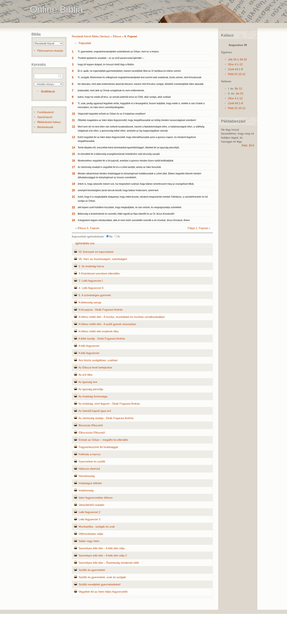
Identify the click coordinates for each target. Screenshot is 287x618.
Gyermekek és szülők (92, 461)
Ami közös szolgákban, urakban (98, 360)
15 (73, 154)
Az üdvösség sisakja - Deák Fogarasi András (106, 418)
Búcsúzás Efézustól (91, 425)
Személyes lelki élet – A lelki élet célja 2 (103, 555)
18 (73, 173)
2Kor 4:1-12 (235, 64)
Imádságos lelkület (90, 483)
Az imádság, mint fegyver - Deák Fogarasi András (109, 403)
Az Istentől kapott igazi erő (94, 410)
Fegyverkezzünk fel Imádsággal (98, 447)
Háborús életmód (89, 468)
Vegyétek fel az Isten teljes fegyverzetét (103, 591)
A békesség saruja (89, 302)
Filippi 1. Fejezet (198, 228)
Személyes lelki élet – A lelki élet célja (102, 548)
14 (73, 147)
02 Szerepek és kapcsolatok (96, 251)
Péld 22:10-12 (236, 74)
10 (73, 113)
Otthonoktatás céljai (91, 533)
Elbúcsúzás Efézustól (92, 432)
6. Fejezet (130, 36)
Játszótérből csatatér (91, 504)
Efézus (117, 36)
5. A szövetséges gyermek (95, 295)
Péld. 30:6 (248, 145)
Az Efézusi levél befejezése (95, 367)
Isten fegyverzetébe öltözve (96, 497)
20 (73, 190)
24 (73, 220)
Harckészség (87, 476)
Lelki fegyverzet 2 (89, 512)
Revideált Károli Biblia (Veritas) (91, 36)
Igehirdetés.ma (84, 243)
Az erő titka (85, 374)
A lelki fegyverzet (88, 345)
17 (73, 167)
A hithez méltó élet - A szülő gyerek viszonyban (107, 324)
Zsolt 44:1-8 (235, 69)
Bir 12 (238, 88)
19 (73, 183)
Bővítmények (45, 127)
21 (73, 196)
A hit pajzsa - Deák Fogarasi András (100, 309)
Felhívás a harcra (89, 454)
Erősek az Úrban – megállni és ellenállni (103, 439)
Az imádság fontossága (92, 396)
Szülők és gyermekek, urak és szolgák (102, 577)
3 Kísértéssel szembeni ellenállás (99, 273)
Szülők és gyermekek (92, 570)
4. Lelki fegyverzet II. (91, 288)
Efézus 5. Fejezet (88, 228)
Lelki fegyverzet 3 (89, 519)
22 (73, 207)
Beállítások (48, 91)
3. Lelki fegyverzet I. (91, 280)
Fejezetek (85, 43)
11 (73, 120)
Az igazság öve (87, 382)
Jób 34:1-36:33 (237, 59)
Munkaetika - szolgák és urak (97, 526)
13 (73, 137)
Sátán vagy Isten (89, 541)
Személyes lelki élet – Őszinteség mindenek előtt (109, 562)
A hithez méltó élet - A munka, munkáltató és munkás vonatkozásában (121, 316)
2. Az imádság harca (91, 266)
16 (73, 160)
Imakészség (86, 490)
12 (73, 126)
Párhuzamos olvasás (50, 50)
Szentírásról (44, 117)
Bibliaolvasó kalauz (49, 122)
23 (73, 213)
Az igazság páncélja (90, 389)
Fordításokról (45, 112)
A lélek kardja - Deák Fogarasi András (101, 338)
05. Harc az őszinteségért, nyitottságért (103, 259)
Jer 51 (239, 93)
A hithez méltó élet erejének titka (98, 331)
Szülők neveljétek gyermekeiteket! (100, 584)
